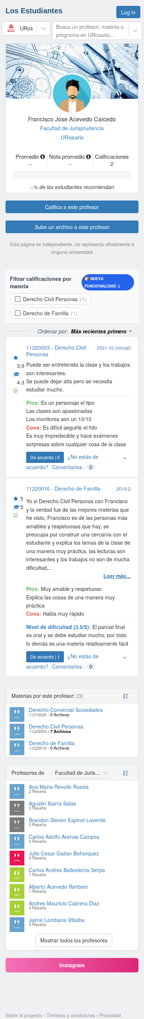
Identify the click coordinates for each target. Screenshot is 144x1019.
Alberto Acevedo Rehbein (58, 886)
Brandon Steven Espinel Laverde (67, 820)
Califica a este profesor (72, 207)
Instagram (72, 965)
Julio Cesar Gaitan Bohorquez (64, 853)
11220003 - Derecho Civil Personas (56, 350)
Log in (128, 12)
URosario (72, 137)
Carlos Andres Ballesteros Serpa (67, 870)
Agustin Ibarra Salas (52, 803)
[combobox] (6, 28)
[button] (102, 331)
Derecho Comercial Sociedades (66, 709)
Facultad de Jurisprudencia (72, 128)
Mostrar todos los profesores (73, 940)
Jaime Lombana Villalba (57, 920)
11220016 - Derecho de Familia (63, 488)
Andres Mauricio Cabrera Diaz (64, 903)
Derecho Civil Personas (56, 726)
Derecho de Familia (52, 743)
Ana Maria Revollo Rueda (59, 786)
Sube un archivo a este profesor (72, 227)
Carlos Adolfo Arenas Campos (64, 836)
